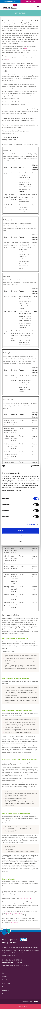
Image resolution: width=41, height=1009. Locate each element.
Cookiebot (35, 144)
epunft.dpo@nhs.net (25, 898)
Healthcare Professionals (10, 1)
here (25, 48)
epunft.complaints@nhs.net (14, 913)
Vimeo (13, 173)
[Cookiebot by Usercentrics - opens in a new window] (30, 466)
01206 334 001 (17, 962)
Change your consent (9, 140)
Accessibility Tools (30, 1)
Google (13, 296)
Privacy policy (6, 983)
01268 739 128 (17, 960)
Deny (20, 541)
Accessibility (5, 990)
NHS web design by (27, 1001)
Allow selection (20, 536)
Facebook (5, 976)
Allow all (20, 530)
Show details (30, 524)
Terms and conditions (8, 987)
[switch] (36, 504)
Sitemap (4, 994)
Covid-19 (4, 980)
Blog (3, 973)
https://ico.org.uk (15, 922)
